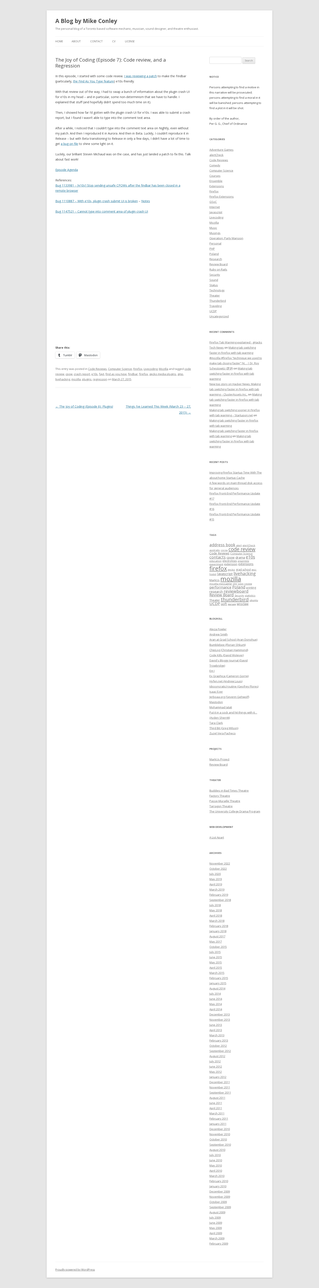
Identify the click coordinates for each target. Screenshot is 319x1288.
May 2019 (215, 879)
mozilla (76, 379)
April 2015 (215, 968)
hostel (212, 574)
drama (240, 557)
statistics (250, 595)
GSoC (213, 202)
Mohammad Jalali (220, 707)
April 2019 (215, 884)
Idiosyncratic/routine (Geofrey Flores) (233, 686)
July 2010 (215, 1155)
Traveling (215, 306)
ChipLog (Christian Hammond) (228, 650)
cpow (69, 374)
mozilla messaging (220, 583)
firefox (143, 374)
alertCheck (216, 155)
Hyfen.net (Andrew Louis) (225, 681)
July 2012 (215, 1061)
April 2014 (215, 1009)
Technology (217, 290)
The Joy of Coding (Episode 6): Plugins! (84, 406)
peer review (245, 583)
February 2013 (218, 1040)
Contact (96, 41)
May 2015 (215, 962)
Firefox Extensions (221, 197)
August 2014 (217, 988)
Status (213, 285)
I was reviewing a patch (140, 76)
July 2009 (215, 1217)
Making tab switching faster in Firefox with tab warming (231, 373)
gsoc (254, 569)
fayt (101, 374)
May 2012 (215, 1072)
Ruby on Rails (218, 269)
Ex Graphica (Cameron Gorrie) (229, 676)
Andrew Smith (218, 634)
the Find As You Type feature (93, 81)
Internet (214, 207)
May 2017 (215, 941)
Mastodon (216, 702)
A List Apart (216, 837)
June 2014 (215, 999)
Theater (214, 295)
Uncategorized (219, 316)
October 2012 (218, 1046)
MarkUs (214, 580)
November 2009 (219, 1197)
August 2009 (217, 1212)
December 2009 (219, 1191)
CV (113, 41)
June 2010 (215, 1160)
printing (251, 587)
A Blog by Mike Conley (86, 21)
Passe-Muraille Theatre (224, 801)
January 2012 (217, 1077)
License (130, 41)
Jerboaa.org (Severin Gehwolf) (229, 697)
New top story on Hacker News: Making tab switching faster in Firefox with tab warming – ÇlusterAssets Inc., (235, 389)
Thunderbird (217, 301)
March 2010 (216, 1176)
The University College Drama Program (234, 811)
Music (213, 228)
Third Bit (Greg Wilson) (223, 728)
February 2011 (218, 1119)
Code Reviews (97, 369)
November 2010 (219, 1134)
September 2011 (220, 1092)
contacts (217, 557)
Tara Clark (216, 723)
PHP (212, 249)
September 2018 (220, 900)
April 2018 (215, 915)
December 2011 (219, 1082)
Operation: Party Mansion (226, 238)
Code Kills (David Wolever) (226, 655)
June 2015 (215, 957)
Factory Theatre (219, 796)
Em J (212, 671)
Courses (214, 176)
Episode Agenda (66, 170)
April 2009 (215, 1233)
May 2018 (215, 910)
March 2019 (216, 889)
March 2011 (216, 1113)
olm (235, 583)
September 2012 (220, 1051)
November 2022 (219, 863)
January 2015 (217, 983)
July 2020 (215, 874)
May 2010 (215, 1165)
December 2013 (219, 1014)
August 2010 (217, 1150)
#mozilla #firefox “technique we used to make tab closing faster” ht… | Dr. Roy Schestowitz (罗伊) (235, 363)
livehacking (62, 379)
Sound (213, 280)
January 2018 (217, 931)
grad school (243, 569)
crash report (82, 374)
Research (215, 259)
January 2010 (217, 1186)
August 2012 (217, 1056)
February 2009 (218, 1243)
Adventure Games (221, 150)
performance (220, 587)
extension (230, 564)
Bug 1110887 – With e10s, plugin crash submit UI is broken (96, 201)
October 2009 (218, 1202)
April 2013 (215, 1030)
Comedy (214, 165)
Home (59, 41)
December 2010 (219, 1129)
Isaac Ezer (216, 692)
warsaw (232, 604)
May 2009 (215, 1228)
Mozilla (163, 369)
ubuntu (254, 600)
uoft (224, 604)
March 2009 (216, 1238)
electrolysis (229, 561)
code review (242, 549)
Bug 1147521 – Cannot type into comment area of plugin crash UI (101, 211)
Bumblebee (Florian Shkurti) (227, 645)
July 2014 (215, 994)
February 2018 (218, 926)
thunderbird (235, 599)
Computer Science (120, 369)
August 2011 (217, 1098)
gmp (180, 374)
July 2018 (215, 905)
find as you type (116, 374)
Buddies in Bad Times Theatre (229, 790)
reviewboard (236, 591)
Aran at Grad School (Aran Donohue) (233, 640)
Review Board (218, 264)
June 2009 (215, 1223)
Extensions (216, 186)
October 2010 (218, 1139)
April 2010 (215, 1171)
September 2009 (220, 1207)
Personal (215, 243)
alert (239, 545)
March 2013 (216, 1035)
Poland (214, 254)
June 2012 (215, 1066)
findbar (133, 374)
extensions (245, 564)
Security (214, 275)
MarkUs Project (219, 759)
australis (214, 550)
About (76, 41)
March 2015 (216, 973)
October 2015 (218, 947)
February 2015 (218, 978)
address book (222, 544)
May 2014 (215, 1004)
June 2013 (215, 1025)
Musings (214, 233)
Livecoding (151, 369)
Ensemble (215, 181)
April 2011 (215, 1108)
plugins (87, 379)
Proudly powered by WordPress (75, 1270)
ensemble (243, 561)
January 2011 (217, 1124)
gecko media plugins (162, 374)
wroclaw (242, 604)
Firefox (137, 369)
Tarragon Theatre (221, 806)
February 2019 (218, 895)
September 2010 (220, 1145)
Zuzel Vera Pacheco (222, 733)
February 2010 (218, 1181)
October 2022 (218, 869)
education (215, 561)
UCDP (213, 311)
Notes (145, 201)
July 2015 (215, 952)
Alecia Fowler (218, 629)
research (216, 591)
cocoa (224, 550)
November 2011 (219, 1087)
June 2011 (215, 1103)
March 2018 (216, 921)
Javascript (215, 212)
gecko (231, 569)
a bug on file (69, 144)
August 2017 (217, 936)
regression (100, 379)
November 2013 (219, 1020)
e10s (94, 374)
